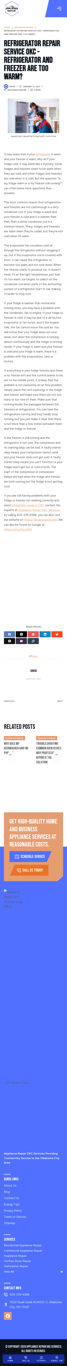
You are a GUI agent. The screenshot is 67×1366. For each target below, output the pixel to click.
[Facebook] (9, 634)
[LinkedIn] (45, 634)
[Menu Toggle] (59, 8)
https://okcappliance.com (40, 519)
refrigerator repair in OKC (27, 505)
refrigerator (43, 154)
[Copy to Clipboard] (33, 641)
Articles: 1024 (33, 679)
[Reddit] (57, 634)
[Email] (21, 641)
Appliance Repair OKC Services (39, 510)
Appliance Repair (16, 90)
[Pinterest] (33, 634)
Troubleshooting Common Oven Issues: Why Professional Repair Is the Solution (49, 752)
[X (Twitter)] (21, 634)
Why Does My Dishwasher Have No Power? (16, 748)
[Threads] (9, 641)
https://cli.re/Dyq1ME (18, 529)
